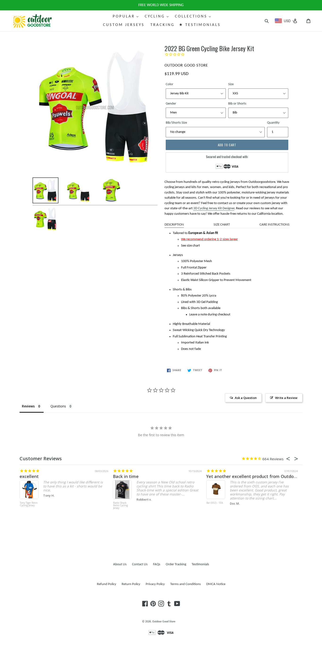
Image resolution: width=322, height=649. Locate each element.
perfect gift (34, 476)
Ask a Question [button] (246, 398)
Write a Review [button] (286, 398)
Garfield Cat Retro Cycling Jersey (30, 506)
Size (231, 84)
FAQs (156, 564)
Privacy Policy (155, 584)
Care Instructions (274, 224)
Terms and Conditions (185, 584)
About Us (120, 564)
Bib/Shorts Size (176, 123)
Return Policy (131, 584)
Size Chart (222, 224)
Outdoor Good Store (163, 621)
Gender (171, 103)
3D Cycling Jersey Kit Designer (213, 208)
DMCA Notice (215, 584)
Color (169, 84)
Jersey (215, 476)
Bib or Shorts (237, 103)
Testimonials (200, 564)
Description (174, 224)
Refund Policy (106, 584)
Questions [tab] (58, 406)
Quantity (273, 123)
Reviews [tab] (28, 406)
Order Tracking (176, 564)
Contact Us (140, 564)
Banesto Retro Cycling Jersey (216, 504)
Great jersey (128, 476)
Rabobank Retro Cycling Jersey (125, 504)
